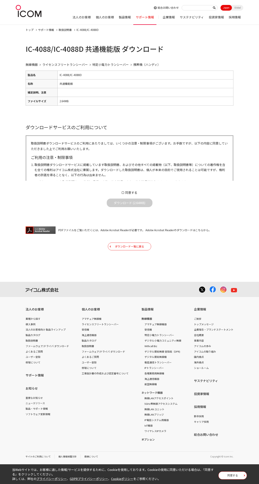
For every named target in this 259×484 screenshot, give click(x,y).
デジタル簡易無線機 (155, 357)
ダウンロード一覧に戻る (129, 246)
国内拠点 (199, 357)
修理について (33, 362)
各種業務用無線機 (154, 373)
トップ (30, 30)
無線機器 (146, 319)
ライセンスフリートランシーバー (100, 324)
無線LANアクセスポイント (158, 398)
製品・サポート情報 (37, 408)
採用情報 (235, 17)
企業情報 (169, 17)
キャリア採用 (201, 422)
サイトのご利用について (38, 456)
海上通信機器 (89, 335)
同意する (131, 192)
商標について (91, 456)
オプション (148, 439)
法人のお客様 (82, 17)
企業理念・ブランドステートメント (213, 329)
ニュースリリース (35, 403)
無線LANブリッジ (154, 414)
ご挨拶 (197, 319)
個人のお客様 (105, 17)
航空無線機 (150, 384)
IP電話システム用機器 (156, 420)
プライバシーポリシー (51, 478)
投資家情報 (216, 17)
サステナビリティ (192, 17)
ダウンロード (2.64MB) (129, 202)
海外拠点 (199, 362)
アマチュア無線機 (91, 319)
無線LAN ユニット (154, 409)
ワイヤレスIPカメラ (155, 431)
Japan (226, 7)
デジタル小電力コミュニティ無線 (162, 340)
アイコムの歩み (202, 346)
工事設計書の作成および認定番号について (105, 373)
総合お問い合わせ (168, 7)
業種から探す (33, 319)
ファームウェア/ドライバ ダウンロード (47, 346)
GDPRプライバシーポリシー (89, 478)
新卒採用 (199, 416)
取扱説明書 (65, 30)
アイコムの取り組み (205, 351)
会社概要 (199, 335)
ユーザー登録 (33, 357)
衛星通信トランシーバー (158, 362)
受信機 (85, 329)
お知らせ (32, 388)
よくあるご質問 (34, 351)
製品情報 (125, 17)
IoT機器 (148, 425)
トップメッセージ (204, 324)
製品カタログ (33, 335)
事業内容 (199, 340)
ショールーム (201, 368)
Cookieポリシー (122, 478)
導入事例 (30, 324)
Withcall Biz (150, 346)
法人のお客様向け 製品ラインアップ (46, 329)
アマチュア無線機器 (155, 324)
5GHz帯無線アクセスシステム (160, 403)
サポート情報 (145, 17)
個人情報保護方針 (67, 456)
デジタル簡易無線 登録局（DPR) (162, 351)
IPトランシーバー (154, 368)
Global (237, 7)
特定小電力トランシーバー (159, 335)
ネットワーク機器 (152, 392)
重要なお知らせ (34, 398)
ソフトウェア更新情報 (38, 414)
